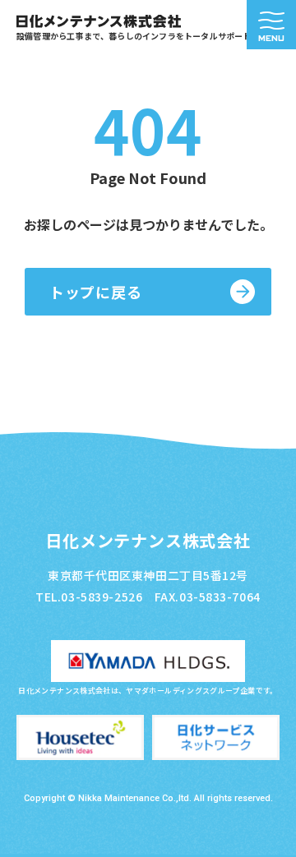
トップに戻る (95, 291)
